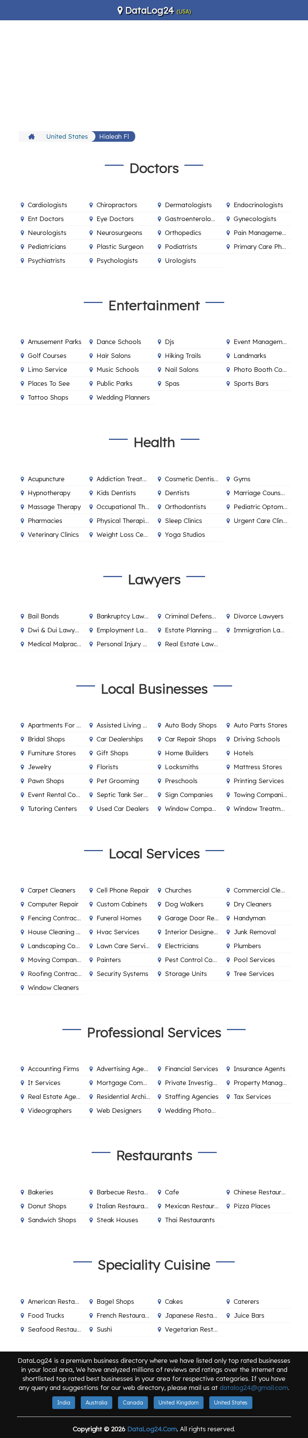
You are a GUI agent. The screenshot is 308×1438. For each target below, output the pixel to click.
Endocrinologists (258, 205)
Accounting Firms (53, 1069)
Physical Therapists (125, 520)
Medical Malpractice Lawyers (57, 644)
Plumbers (247, 946)
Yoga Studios (185, 534)
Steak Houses (117, 1220)
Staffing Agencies (192, 1096)
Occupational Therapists (125, 507)
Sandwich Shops (52, 1220)
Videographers (50, 1110)
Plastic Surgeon (120, 246)
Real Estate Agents (56, 1096)
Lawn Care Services (125, 946)
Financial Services (191, 1069)
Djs (169, 341)
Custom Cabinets (122, 904)
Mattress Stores (258, 767)
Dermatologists (188, 205)
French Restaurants (125, 1315)
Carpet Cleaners (51, 890)
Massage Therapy (54, 507)
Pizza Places (252, 1206)
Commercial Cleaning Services (262, 890)
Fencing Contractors (57, 918)
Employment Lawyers (125, 630)
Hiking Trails (183, 355)
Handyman (250, 918)
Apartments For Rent (57, 725)
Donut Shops (47, 1206)
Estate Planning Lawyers (194, 630)
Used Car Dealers (123, 808)
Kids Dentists (116, 493)
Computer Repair (53, 904)
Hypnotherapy (49, 493)
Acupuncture (46, 479)
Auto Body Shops (191, 725)
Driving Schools (257, 739)
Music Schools (118, 369)
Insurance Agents (259, 1069)
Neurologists (47, 232)
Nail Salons (182, 369)
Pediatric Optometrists (262, 507)
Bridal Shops (46, 739)
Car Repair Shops (190, 739)
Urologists (180, 260)
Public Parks (115, 383)
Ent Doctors (46, 219)
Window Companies (194, 808)
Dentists (177, 493)
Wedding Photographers (194, 1110)
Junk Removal (255, 932)
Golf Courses (47, 355)
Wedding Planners (123, 397)
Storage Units (186, 973)
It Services (44, 1082)
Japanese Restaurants (194, 1315)
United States (67, 136)
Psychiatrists (46, 260)
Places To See (49, 383)
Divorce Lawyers (259, 616)
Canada (133, 1402)
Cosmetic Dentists (192, 479)
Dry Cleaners (253, 904)
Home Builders (186, 753)
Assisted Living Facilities (125, 725)
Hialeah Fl (114, 136)
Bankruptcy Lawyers (125, 616)
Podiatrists (181, 246)
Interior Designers (192, 932)
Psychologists (117, 260)
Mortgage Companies (125, 1082)
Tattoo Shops (48, 397)
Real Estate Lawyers (194, 644)
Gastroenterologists (194, 219)
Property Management (262, 1082)
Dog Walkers (184, 904)
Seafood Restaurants (57, 1329)
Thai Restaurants (190, 1220)
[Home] (32, 136)
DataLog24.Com (152, 1429)
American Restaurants (57, 1301)
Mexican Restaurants (194, 1206)
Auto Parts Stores (260, 725)
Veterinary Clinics (53, 534)
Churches (178, 890)
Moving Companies (56, 960)
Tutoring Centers (52, 808)
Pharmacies (45, 520)
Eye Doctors (115, 219)
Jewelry (39, 767)
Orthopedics (183, 232)
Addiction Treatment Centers (125, 479)
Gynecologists (255, 219)
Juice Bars (249, 1315)
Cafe (172, 1192)
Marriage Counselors (262, 493)
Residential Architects (125, 1096)
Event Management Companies (262, 341)
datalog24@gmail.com (254, 1387)
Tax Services (252, 1096)
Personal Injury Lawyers (125, 644)
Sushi (104, 1329)
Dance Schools (119, 341)
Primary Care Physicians (262, 246)
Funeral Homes (119, 918)
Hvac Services (118, 932)
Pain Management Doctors (262, 232)
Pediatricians (47, 246)
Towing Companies (262, 795)
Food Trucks (46, 1315)
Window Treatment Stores (262, 808)
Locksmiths (182, 767)
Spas (172, 383)
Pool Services (254, 960)
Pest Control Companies (194, 960)
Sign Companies (189, 795)
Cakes (174, 1301)
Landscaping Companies (57, 946)
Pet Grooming (118, 781)
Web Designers (119, 1110)
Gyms (242, 479)
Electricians (182, 946)
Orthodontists (185, 507)
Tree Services (254, 973)
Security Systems (122, 973)
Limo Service (47, 369)
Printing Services (259, 781)
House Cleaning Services (57, 932)
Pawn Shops (46, 781)
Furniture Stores (52, 753)
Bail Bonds (43, 616)
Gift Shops (112, 753)
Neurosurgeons (119, 232)
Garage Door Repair (194, 918)
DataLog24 (150, 10)
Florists (107, 767)
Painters (109, 960)
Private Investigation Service (194, 1082)
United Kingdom (179, 1402)
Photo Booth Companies (262, 369)
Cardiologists (47, 205)
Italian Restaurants (125, 1206)
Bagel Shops (115, 1301)
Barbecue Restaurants (125, 1192)
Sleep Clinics (183, 520)
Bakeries (40, 1192)
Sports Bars (251, 383)
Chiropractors (117, 205)
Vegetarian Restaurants (194, 1329)
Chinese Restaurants (262, 1192)
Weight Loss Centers (125, 534)
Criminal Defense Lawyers (194, 616)
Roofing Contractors (57, 973)
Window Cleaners (53, 987)
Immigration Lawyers (262, 630)
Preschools (181, 781)
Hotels (244, 753)
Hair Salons (114, 355)
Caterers (246, 1301)
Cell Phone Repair (123, 890)
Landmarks (250, 355)
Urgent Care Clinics (262, 520)
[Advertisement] (154, 74)
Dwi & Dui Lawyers (56, 630)
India (63, 1402)
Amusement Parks (55, 341)
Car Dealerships (120, 739)
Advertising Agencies (125, 1069)
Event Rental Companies (57, 795)
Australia (96, 1402)
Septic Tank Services (125, 795)
